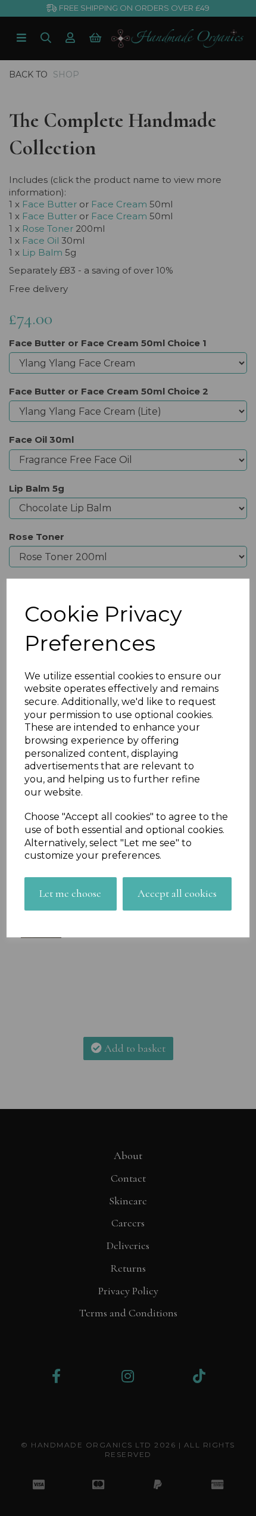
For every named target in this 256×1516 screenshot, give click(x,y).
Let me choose (70, 893)
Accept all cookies (177, 893)
